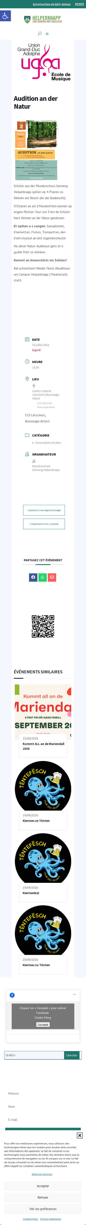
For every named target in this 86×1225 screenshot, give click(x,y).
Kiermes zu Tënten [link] (36, 965)
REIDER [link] (79, 4)
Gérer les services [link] (42, 1174)
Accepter (43, 1186)
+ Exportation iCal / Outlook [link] (44, 523)
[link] (5, 15)
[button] (80, 1135)
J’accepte (43, 1025)
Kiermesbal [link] (31, 893)
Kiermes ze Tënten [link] (36, 820)
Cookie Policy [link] (30, 1218)
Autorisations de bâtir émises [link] (52, 4)
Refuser (43, 1197)
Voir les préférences (43, 1209)
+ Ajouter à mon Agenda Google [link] (44, 510)
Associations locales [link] (48, 442)
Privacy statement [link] (50, 1218)
